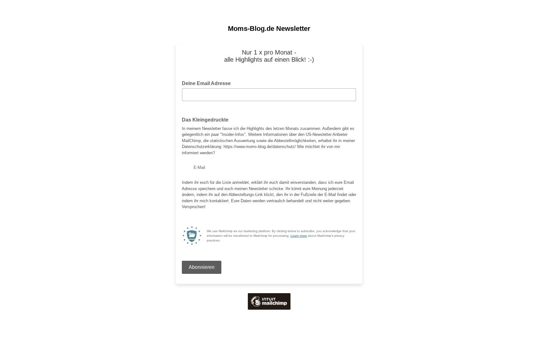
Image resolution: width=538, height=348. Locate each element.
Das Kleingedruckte (205, 119)
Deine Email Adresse (208, 82)
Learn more (298, 235)
